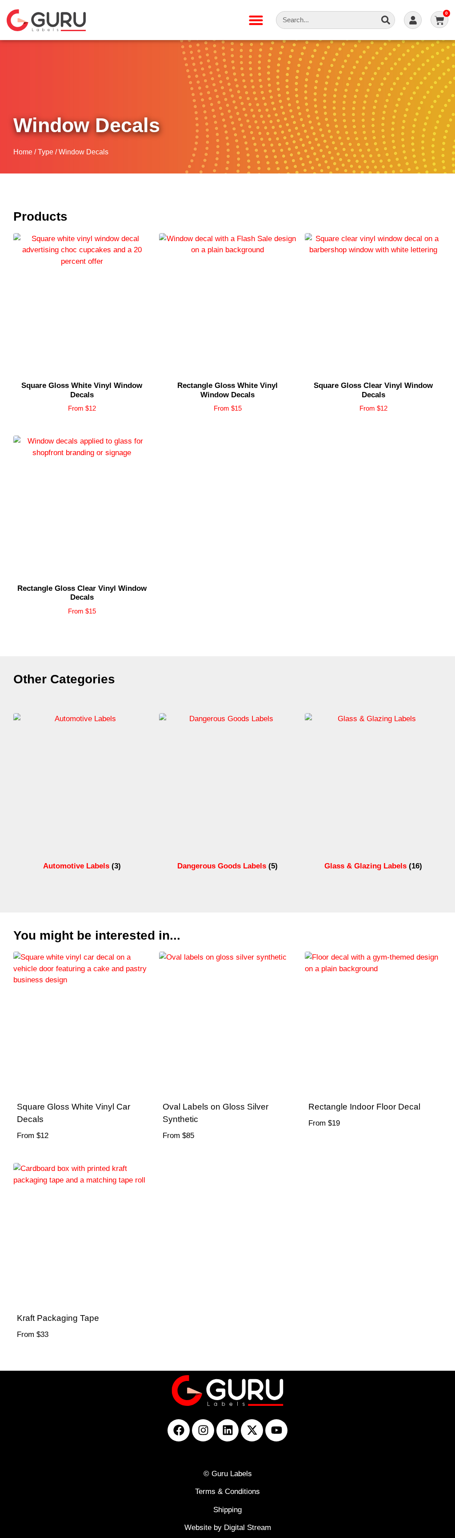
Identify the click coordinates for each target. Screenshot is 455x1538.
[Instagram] (203, 1430)
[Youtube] (276, 1430)
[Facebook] (179, 1430)
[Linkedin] (227, 1430)
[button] (255, 20)
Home (22, 152)
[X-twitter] (252, 1430)
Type (45, 152)
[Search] (386, 20)
